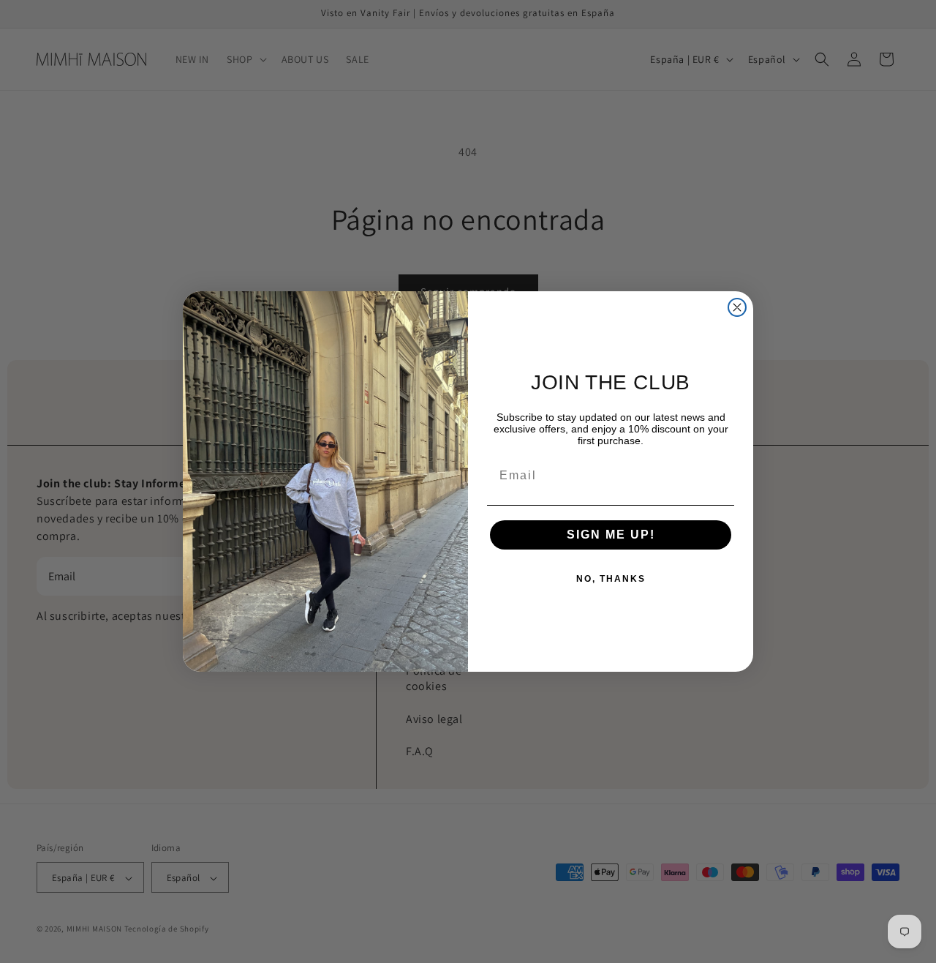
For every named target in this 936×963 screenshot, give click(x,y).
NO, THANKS (611, 579)
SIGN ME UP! (611, 534)
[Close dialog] (737, 307)
